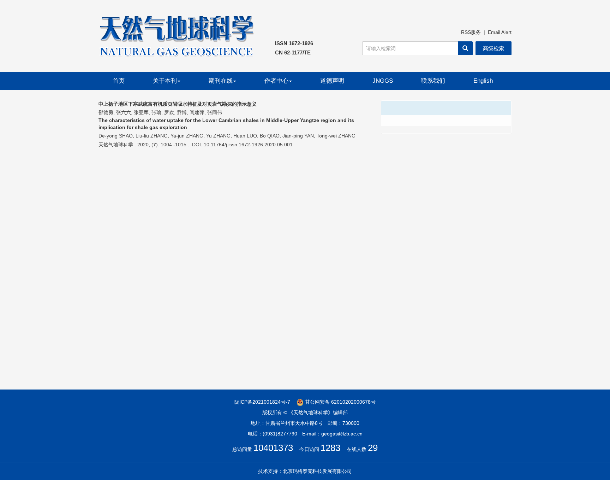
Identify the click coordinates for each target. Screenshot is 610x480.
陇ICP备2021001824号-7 (262, 402)
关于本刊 (165, 80)
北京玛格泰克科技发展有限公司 (317, 471)
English (483, 80)
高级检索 (493, 48)
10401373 (273, 448)
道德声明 (332, 80)
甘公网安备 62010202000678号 (340, 402)
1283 (330, 448)
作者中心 (276, 80)
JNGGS (382, 80)
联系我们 (433, 80)
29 (373, 448)
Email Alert (500, 32)
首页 (119, 80)
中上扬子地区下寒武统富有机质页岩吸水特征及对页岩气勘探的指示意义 (177, 104)
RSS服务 (471, 32)
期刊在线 (221, 80)
